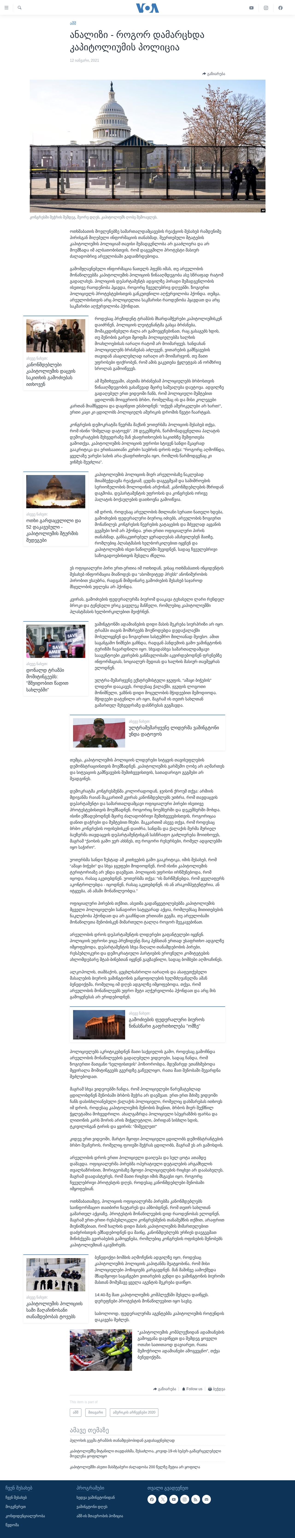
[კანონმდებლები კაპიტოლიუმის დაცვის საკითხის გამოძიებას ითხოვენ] (55, 335)
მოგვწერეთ (16, 1507)
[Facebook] (280, 8)
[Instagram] (266, 8)
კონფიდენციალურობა (25, 1516)
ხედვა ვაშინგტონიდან (96, 1497)
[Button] (213, 74)
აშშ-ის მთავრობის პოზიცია (100, 1516)
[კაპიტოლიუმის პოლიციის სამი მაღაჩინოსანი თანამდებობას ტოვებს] (55, 1274)
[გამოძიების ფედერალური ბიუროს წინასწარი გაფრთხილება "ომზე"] (99, 1024)
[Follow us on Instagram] (184, 1499)
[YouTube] (251, 8)
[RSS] (195, 1499)
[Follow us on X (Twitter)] (162, 1499)
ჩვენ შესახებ (16, 1497)
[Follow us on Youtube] (173, 1499)
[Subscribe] (206, 1499)
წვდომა (12, 1525)
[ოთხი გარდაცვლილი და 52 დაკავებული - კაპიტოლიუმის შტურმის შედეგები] (55, 491)
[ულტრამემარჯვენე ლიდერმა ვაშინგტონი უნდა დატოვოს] (99, 733)
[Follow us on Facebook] (152, 1499)
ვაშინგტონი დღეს (92, 1507)
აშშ (73, 23)
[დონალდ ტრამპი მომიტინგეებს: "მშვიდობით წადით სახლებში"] (55, 641)
